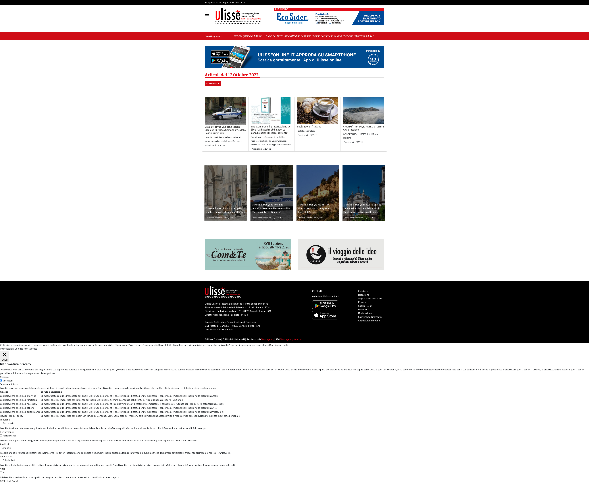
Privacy (362, 302)
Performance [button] (7, 432)
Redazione (363, 295)
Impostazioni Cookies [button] (11, 348)
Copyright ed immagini (370, 317)
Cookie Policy (365, 306)
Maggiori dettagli (278, 345)
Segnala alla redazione (370, 298)
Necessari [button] (5, 377)
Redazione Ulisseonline (261, 217)
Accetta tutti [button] (30, 348)
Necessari (7, 380)
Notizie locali (213, 83)
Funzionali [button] (5, 419)
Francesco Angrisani (214, 217)
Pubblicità (363, 309)
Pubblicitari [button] (6, 456)
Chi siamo (363, 291)
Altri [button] (2, 469)
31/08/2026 (228, 217)
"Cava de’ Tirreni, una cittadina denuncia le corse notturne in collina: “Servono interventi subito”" (272, 35)
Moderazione (365, 313)
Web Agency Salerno (291, 339)
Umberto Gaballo (305, 217)
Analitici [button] (4, 444)
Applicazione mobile (369, 320)
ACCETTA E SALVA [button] (9, 481)
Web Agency (267, 339)
